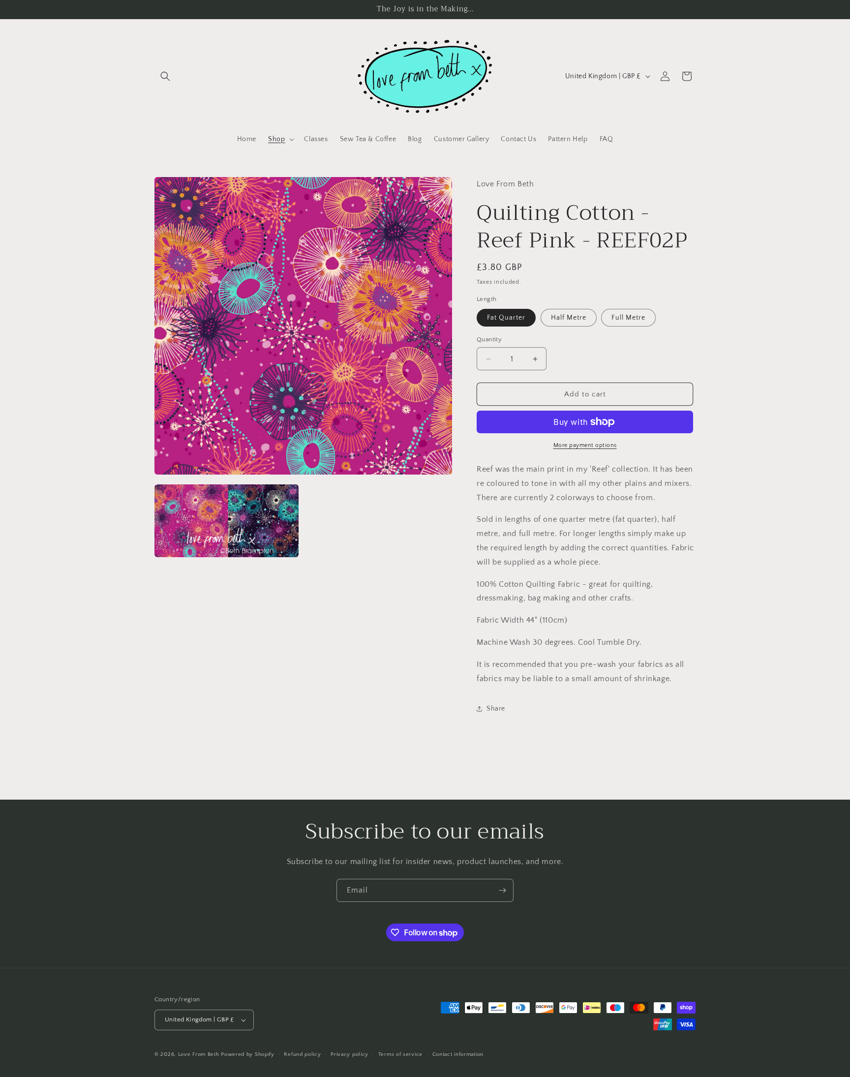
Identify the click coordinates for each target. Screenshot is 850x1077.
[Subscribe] (502, 890)
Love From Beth (198, 1054)
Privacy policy (349, 1054)
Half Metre (568, 318)
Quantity (489, 339)
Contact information (458, 1054)
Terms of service (400, 1054)
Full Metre (628, 318)
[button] (165, 76)
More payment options (585, 445)
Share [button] (495, 709)
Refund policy (302, 1054)
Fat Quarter (506, 318)
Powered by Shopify (247, 1054)
